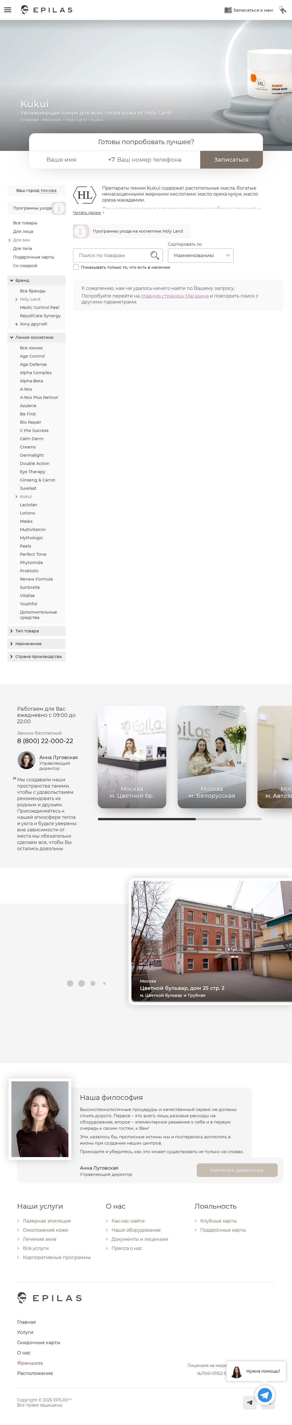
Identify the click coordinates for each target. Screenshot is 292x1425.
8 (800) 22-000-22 (45, 741)
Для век (21, 240)
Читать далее (87, 212)
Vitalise (27, 595)
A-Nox (26, 389)
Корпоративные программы (57, 1257)
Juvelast (28, 488)
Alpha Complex (36, 372)
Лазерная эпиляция (47, 1221)
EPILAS (47, 7)
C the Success (34, 430)
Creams (28, 447)
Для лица (23, 231)
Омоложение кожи (45, 1230)
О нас (24, 1353)
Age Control (32, 356)
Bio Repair (30, 422)
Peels (25, 546)
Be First (28, 414)
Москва (48, 190)
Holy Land (76, 119)
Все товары (25, 222)
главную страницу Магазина (175, 296)
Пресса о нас (126, 1248)
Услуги (25, 1332)
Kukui (26, 496)
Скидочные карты (38, 1342)
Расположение (35, 1373)
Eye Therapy (32, 471)
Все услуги (36, 1248)
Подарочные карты (33, 257)
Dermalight (32, 455)
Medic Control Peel (39, 307)
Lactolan (28, 504)
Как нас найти (128, 1221)
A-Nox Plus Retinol (39, 397)
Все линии (31, 347)
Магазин (52, 119)
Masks (26, 521)
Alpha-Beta (31, 381)
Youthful (28, 603)
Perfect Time (33, 554)
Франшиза (30, 1363)
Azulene (28, 405)
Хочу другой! (33, 324)
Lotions (27, 513)
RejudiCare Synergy (40, 315)
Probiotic (29, 570)
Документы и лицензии (139, 1239)
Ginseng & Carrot (37, 480)
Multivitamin (33, 529)
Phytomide (31, 562)
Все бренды (32, 291)
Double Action (35, 463)
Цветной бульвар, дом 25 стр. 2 (182, 988)
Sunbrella (30, 587)
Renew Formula (36, 579)
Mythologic (31, 537)
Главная (30, 119)
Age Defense (33, 364)
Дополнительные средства (38, 615)
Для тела (22, 248)
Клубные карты (218, 1221)
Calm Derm (32, 438)
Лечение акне (39, 1239)
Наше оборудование (136, 1230)
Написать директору (237, 1170)
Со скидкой (25, 265)
